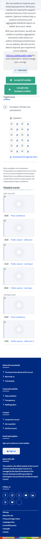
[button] (12, 124)
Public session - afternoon (21, 239)
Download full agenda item (25, 156)
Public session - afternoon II (22, 341)
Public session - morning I (21, 288)
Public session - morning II (22, 264)
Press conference (18, 215)
